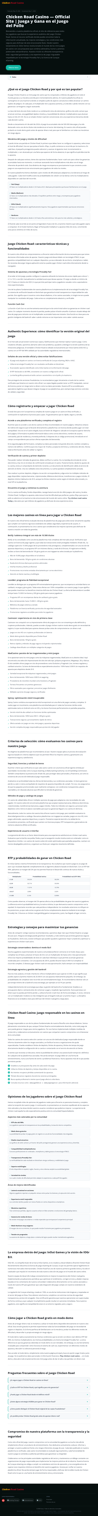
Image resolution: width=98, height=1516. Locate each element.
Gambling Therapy (13, 1500)
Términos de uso (50, 1502)
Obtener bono (13, 67)
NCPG (39, 1500)
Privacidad (49, 1499)
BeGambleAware (27, 1500)
